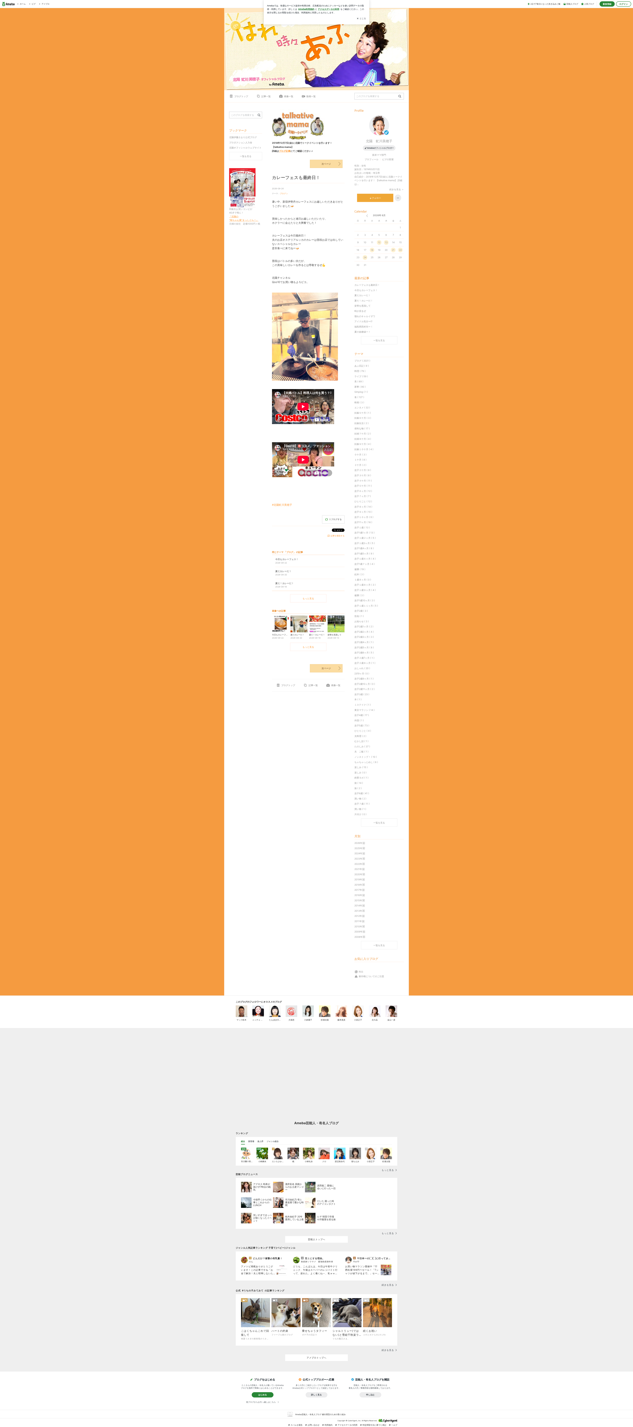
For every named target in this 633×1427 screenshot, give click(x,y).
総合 (243, 1141)
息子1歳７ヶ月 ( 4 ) (364, 564)
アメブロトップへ (316, 1357)
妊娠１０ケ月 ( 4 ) (363, 449)
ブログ (283, 193)
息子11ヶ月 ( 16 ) (363, 522)
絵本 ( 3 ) (359, 574)
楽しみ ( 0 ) (360, 772)
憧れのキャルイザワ (364, 316)
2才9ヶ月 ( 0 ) (361, 673)
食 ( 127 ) (359, 397)
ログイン (623, 4)
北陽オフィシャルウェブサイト (245, 147)
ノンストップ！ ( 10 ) (365, 756)
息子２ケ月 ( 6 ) (362, 470)
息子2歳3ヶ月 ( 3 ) (364, 636)
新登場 (251, 1141)
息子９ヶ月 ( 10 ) (363, 511)
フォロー (376, 198)
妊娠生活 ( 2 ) (361, 423)
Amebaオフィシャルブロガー (380, 148)
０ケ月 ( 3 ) (360, 454)
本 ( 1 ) (358, 699)
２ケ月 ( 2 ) (360, 465)
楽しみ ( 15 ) (361, 767)
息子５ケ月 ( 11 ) (363, 485)
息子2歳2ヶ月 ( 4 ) (364, 631)
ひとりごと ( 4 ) (362, 730)
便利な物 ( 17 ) (362, 428)
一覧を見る (379, 340)
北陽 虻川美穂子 (379, 141)
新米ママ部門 (379, 154)
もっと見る (308, 598)
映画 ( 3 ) (359, 402)
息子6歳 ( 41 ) (361, 793)
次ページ (326, 163)
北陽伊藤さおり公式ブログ (243, 137)
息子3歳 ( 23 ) (361, 694)
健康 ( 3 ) (359, 595)
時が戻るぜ (360, 311)
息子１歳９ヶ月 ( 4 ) (365, 590)
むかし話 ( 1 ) (361, 741)
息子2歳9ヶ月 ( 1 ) (364, 678)
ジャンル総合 (273, 1141)
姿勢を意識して (362, 305)
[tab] (243, 1141)
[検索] (400, 96)
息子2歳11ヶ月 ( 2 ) (364, 689)
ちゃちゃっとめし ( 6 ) (366, 762)
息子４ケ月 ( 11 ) (363, 480)
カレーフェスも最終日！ (296, 177)
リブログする (335, 519)
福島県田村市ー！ (363, 326)
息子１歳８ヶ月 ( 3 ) (365, 584)
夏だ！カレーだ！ (363, 300)
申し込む (370, 1394)
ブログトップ (241, 96)
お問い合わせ (313, 1425)
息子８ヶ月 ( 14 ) (363, 506)
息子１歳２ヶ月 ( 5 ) (365, 537)
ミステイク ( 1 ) (362, 704)
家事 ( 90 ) (360, 386)
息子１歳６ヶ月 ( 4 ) (365, 558)
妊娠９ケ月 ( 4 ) (362, 444)
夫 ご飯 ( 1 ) (361, 751)
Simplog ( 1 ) (361, 391)
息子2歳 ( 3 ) (361, 610)
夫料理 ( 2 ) (360, 736)
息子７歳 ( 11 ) (362, 803)
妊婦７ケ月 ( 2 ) (362, 433)
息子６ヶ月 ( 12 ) (363, 491)
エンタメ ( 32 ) (362, 407)
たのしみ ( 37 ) (362, 746)
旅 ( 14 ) (358, 782)
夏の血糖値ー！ (362, 331)
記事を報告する (338, 535)
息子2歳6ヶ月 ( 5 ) (364, 652)
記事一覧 (266, 96)
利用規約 (328, 1425)
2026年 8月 (379, 215)
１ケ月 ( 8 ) (360, 459)
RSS (361, 971)
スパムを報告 (296, 1425)
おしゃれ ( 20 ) (362, 668)
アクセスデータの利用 (347, 1425)
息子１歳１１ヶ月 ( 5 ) (366, 605)
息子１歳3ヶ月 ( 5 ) (364, 543)
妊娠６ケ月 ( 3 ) (362, 417)
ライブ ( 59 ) (361, 376)
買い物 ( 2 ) (360, 798)
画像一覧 (288, 96)
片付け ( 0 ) (360, 814)
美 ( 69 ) (358, 381)
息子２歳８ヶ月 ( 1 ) (364, 663)
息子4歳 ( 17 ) (361, 715)
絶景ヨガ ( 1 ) (361, 777)
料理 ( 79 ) (359, 371)
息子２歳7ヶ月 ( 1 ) (364, 657)
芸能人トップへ (316, 1239)
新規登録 (607, 4)
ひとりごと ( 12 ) (363, 501)
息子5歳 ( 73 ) (361, 725)
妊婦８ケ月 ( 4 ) (362, 438)
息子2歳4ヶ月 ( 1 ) (364, 642)
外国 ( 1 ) (359, 720)
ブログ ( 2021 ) (362, 360)
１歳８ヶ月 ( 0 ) (362, 579)
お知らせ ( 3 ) (361, 621)
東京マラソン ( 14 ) (364, 710)
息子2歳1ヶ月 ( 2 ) (363, 626)
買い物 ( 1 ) (360, 809)
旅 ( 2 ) (358, 788)
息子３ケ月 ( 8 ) (362, 475)
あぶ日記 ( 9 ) (361, 365)
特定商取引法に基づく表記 (374, 1425)
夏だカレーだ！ (362, 295)
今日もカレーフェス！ (365, 290)
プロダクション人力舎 (240, 142)
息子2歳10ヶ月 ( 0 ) (364, 683)
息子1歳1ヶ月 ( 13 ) (364, 532)
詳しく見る (316, 1394)
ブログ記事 (284, 150)
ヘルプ (394, 1425)
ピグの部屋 (388, 159)
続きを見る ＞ (396, 189)
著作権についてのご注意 (371, 976)
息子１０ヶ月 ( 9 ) (363, 517)
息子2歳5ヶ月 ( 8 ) (364, 647)
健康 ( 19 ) (359, 569)
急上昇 (260, 1141)
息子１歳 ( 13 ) (362, 527)
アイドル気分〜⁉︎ (363, 321)
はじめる (262, 1394)
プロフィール (371, 159)
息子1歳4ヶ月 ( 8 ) (364, 548)
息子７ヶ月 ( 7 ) (362, 496)
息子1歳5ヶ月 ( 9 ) (364, 553)
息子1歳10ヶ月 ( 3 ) (364, 600)
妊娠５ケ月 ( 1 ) (362, 412)
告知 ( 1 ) (359, 616)
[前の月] (367, 216)
